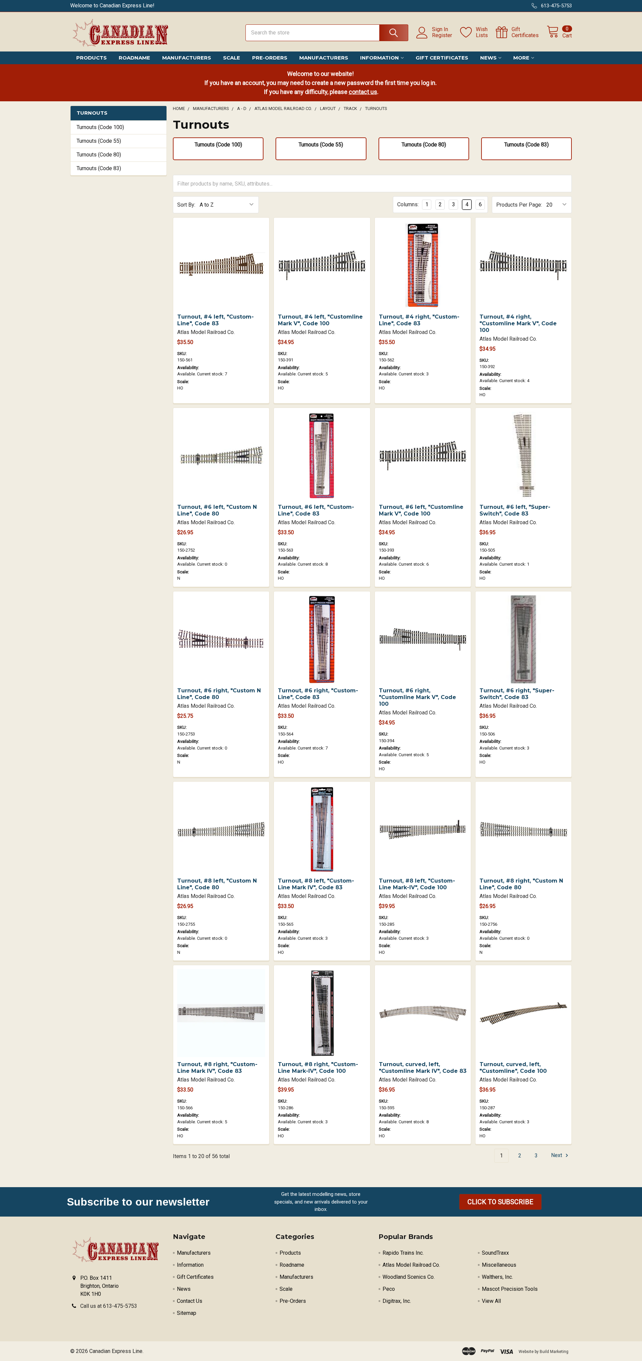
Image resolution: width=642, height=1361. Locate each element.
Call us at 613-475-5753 (108, 1306)
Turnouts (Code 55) (99, 141)
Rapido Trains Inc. (403, 1253)
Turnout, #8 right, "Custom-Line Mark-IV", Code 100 (318, 1067)
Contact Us (189, 1301)
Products (91, 57)
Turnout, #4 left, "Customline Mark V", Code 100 (320, 320)
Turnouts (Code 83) (99, 168)
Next (557, 1155)
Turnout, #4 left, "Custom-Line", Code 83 (215, 320)
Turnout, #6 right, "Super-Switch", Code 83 (516, 693)
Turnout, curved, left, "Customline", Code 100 (513, 1067)
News (488, 57)
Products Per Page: (519, 205)
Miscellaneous (499, 1265)
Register (442, 35)
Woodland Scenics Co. (409, 1277)
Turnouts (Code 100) (100, 127)
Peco (389, 1289)
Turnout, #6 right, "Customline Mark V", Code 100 (417, 697)
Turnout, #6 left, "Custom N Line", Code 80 (217, 510)
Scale (231, 57)
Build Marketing (554, 1351)
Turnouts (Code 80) (99, 154)
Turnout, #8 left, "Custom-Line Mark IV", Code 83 (316, 884)
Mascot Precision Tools (510, 1289)
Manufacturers (186, 57)
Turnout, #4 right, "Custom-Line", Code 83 (419, 320)
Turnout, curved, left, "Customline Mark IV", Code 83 (422, 1067)
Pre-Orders (269, 57)
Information (379, 57)
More (521, 57)
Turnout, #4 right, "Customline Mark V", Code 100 (518, 323)
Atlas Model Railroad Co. (411, 1265)
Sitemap (186, 1313)
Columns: (408, 204)
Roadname (134, 57)
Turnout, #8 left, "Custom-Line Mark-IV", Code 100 (417, 884)
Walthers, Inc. (497, 1277)
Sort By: (186, 205)
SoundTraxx (495, 1253)
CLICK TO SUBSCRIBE (500, 1202)
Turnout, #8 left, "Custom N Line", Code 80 (217, 884)
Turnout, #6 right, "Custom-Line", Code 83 (318, 693)
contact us (363, 91)
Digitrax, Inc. (397, 1301)
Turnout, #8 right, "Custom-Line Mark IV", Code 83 (217, 1067)
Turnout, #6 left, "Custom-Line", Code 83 (316, 510)
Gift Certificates (442, 57)
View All (491, 1301)
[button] (500, 1202)
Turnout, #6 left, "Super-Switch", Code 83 (514, 510)
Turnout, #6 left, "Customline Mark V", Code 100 (421, 510)
